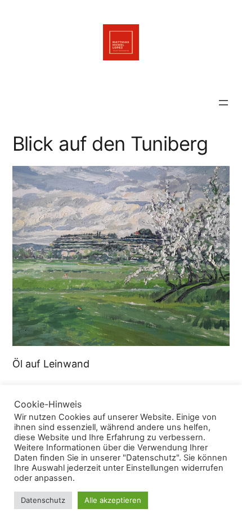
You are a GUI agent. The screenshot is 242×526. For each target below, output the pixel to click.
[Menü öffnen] (223, 102)
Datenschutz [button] (43, 500)
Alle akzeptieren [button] (112, 500)
